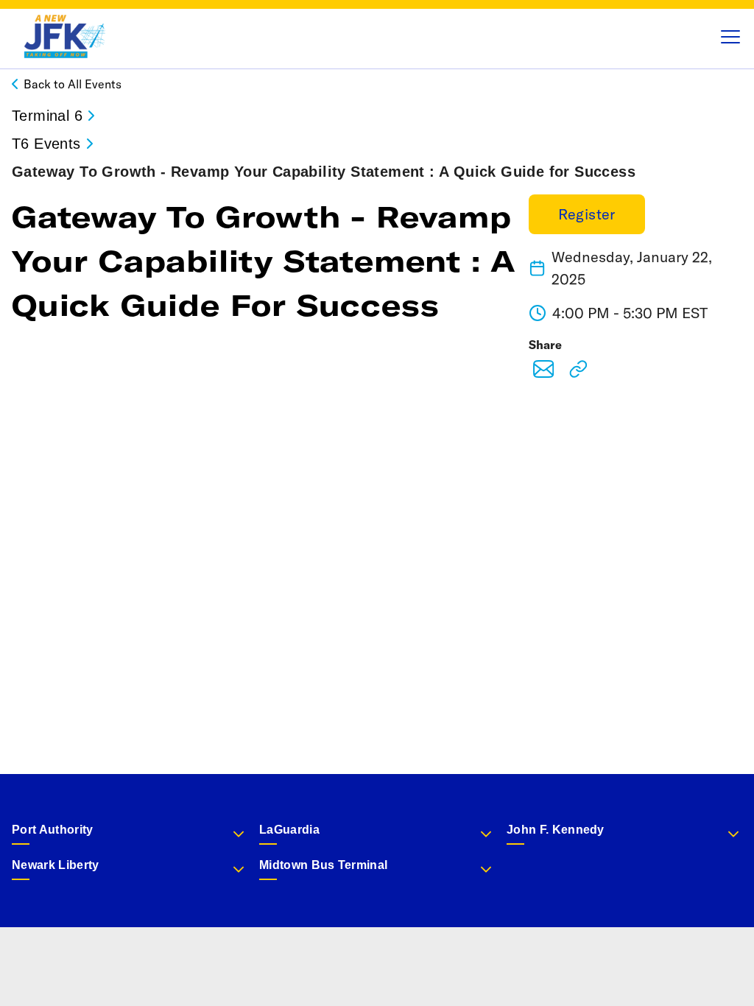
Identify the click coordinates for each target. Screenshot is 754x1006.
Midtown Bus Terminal (323, 865)
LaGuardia (289, 829)
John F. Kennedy (556, 829)
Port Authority (52, 829)
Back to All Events (72, 84)
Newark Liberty (55, 865)
